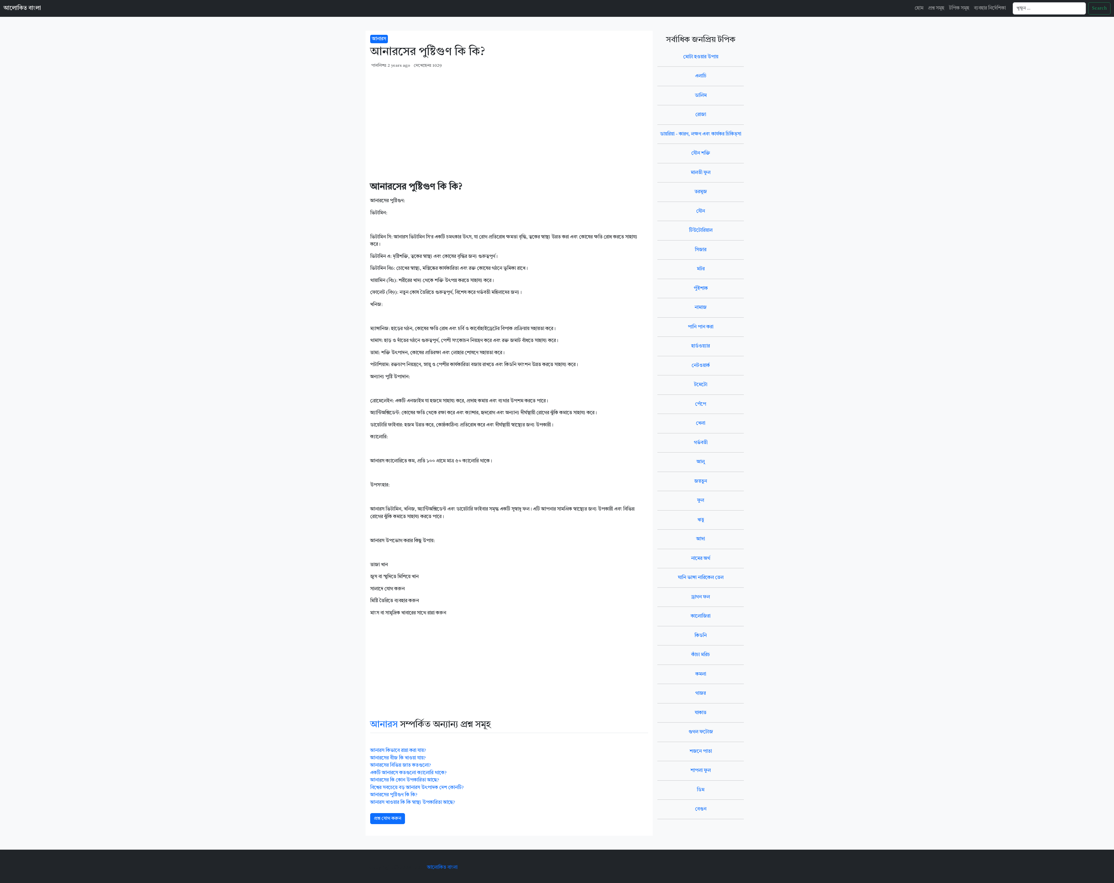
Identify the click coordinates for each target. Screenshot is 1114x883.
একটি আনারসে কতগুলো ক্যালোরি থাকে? (408, 772)
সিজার (700, 249)
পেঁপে (700, 404)
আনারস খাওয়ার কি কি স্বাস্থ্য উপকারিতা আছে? (412, 802)
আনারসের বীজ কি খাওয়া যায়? (398, 758)
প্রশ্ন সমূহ (936, 8)
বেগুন (700, 809)
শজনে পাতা (701, 751)
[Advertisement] (509, 115)
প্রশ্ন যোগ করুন (387, 818)
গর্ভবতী (701, 442)
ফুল (700, 500)
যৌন (700, 211)
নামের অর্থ (700, 558)
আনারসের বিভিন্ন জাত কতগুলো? (400, 765)
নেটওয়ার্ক (701, 365)
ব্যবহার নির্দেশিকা (990, 8)
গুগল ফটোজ (700, 732)
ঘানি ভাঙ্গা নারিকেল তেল (701, 577)
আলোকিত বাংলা (22, 8)
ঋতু (700, 520)
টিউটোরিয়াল (700, 230)
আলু (701, 461)
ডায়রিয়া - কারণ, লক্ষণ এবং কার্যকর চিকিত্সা (700, 134)
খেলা (700, 423)
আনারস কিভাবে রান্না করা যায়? (398, 750)
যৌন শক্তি (700, 153)
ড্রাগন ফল (700, 597)
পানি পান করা (700, 327)
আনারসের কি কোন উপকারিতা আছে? (404, 780)
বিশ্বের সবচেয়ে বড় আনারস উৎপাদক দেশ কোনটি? (417, 787)
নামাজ (701, 307)
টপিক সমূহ (959, 8)
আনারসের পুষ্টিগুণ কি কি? (393, 794)
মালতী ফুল (700, 172)
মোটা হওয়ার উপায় (700, 57)
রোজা (700, 114)
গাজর (700, 693)
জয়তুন (700, 481)
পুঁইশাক (701, 288)
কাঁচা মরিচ (700, 654)
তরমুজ (701, 191)
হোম (919, 8)
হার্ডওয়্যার (700, 346)
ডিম (700, 790)
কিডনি (701, 635)
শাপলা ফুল (700, 770)
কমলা (700, 674)
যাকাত (700, 712)
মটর (701, 269)
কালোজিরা (700, 616)
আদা (700, 539)
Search (1099, 8)
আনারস (379, 39)
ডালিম (701, 95)
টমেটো (700, 384)
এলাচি (700, 76)
